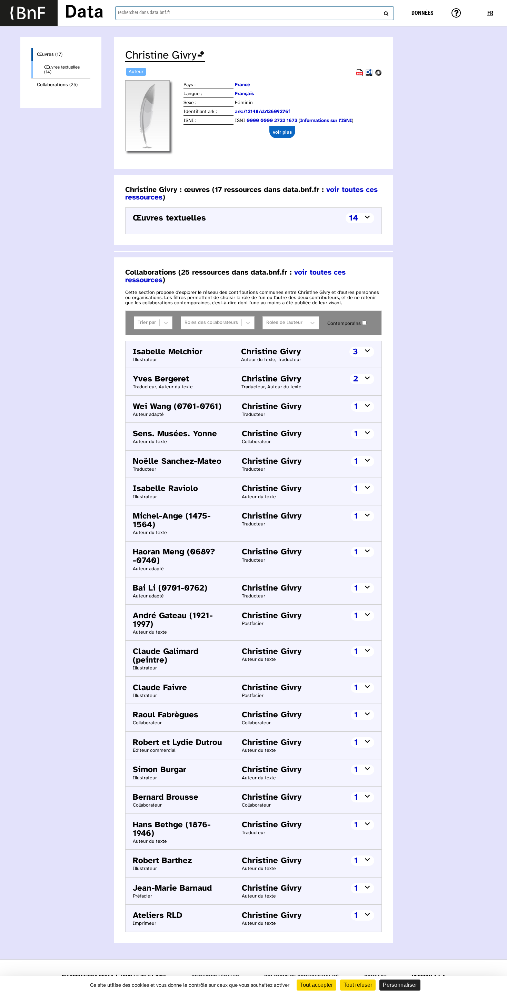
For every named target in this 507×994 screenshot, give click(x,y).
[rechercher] (385, 12)
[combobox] (254, 13)
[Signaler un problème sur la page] (201, 55)
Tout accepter (316, 985)
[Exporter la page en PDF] (359, 75)
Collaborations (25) (57, 85)
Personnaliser (400, 985)
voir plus (282, 132)
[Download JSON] (378, 75)
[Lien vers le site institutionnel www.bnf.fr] (29, 13)
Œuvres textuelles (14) (62, 69)
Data (84, 12)
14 (353, 218)
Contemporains (344, 323)
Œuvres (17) (49, 54)
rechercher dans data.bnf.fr (144, 12)
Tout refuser (358, 985)
